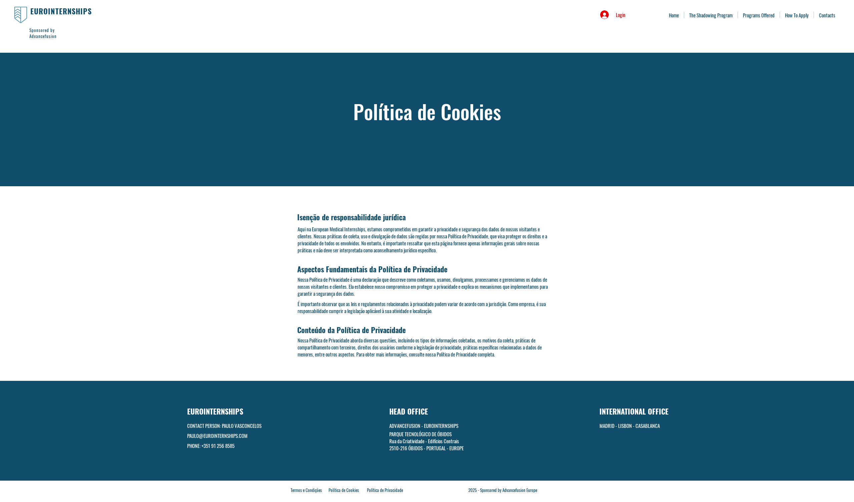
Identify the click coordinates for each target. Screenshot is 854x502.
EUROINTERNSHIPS (61, 11)
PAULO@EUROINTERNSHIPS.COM (217, 435)
